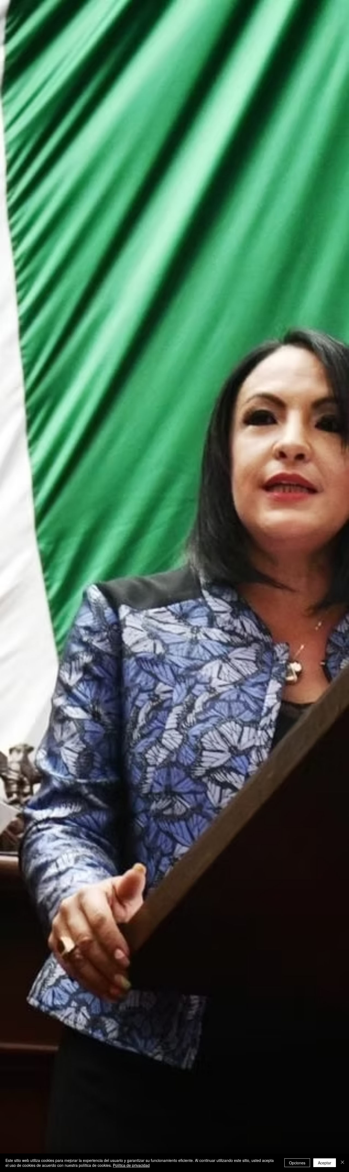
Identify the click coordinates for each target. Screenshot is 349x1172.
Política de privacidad (131, 1165)
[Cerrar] (342, 1163)
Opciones (297, 1162)
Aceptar (324, 1162)
